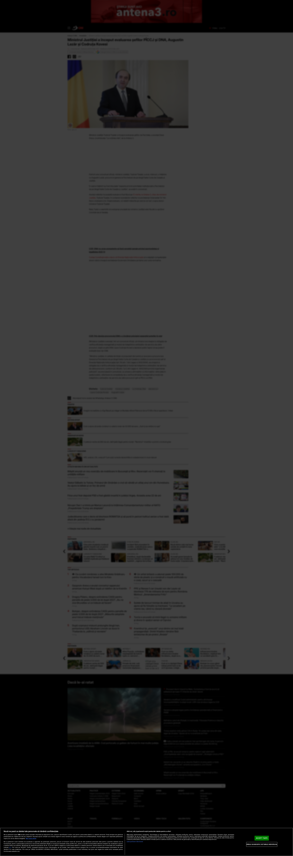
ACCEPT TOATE (262, 838)
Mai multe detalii (31, 838)
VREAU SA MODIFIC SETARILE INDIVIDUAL (261, 844)
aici (10, 847)
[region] (146, 842)
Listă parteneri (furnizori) (135, 841)
